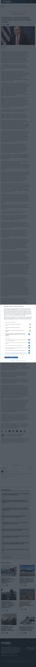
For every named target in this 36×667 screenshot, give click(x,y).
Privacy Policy (23, 360)
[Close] (34, 306)
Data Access (18, 360)
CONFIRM (11, 357)
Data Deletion (13, 360)
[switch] (29, 324)
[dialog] (18, 333)
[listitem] (18, 322)
